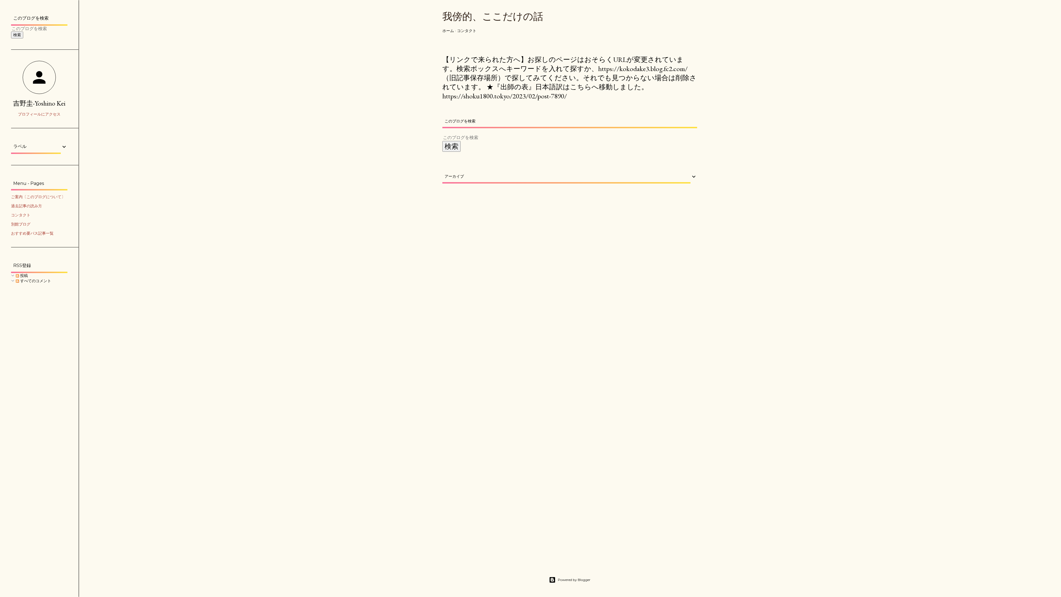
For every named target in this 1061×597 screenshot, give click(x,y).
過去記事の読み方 (26, 205)
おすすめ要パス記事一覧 (32, 233)
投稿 (23, 275)
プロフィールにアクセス (39, 114)
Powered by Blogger (574, 580)
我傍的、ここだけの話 (492, 16)
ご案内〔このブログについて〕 (38, 196)
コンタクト (466, 30)
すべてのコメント (35, 280)
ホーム (448, 30)
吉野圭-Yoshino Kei (39, 103)
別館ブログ (20, 224)
